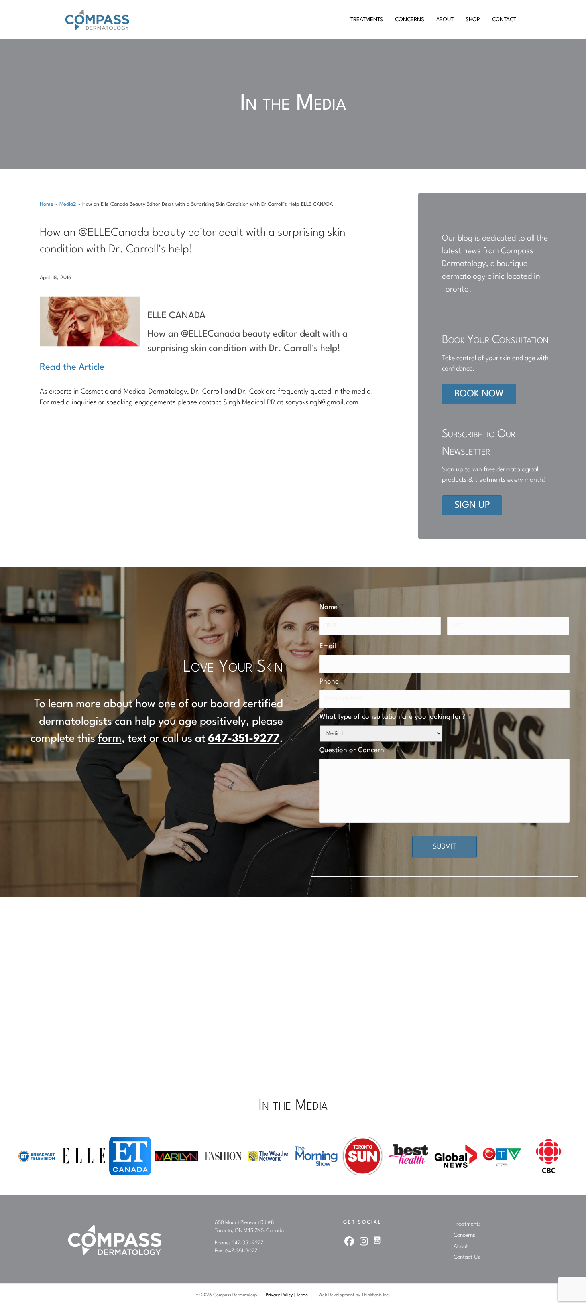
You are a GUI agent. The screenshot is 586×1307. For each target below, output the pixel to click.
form (110, 739)
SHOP (473, 19)
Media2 (67, 204)
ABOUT (445, 19)
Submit (444, 846)
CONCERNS (409, 19)
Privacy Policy (279, 1295)
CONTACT (504, 19)
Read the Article (72, 367)
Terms (302, 1295)
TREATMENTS (366, 19)
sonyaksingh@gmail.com (321, 402)
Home (46, 204)
